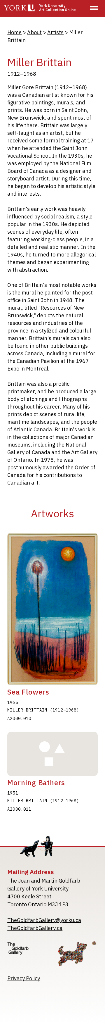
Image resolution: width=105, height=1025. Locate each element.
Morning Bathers (36, 782)
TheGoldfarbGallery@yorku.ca (44, 920)
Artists (55, 32)
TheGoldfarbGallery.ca (34, 928)
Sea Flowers (28, 692)
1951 (12, 793)
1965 (12, 702)
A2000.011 (19, 809)
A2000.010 (19, 718)
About (34, 32)
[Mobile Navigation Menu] (94, 8)
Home (14, 32)
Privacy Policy (23, 978)
